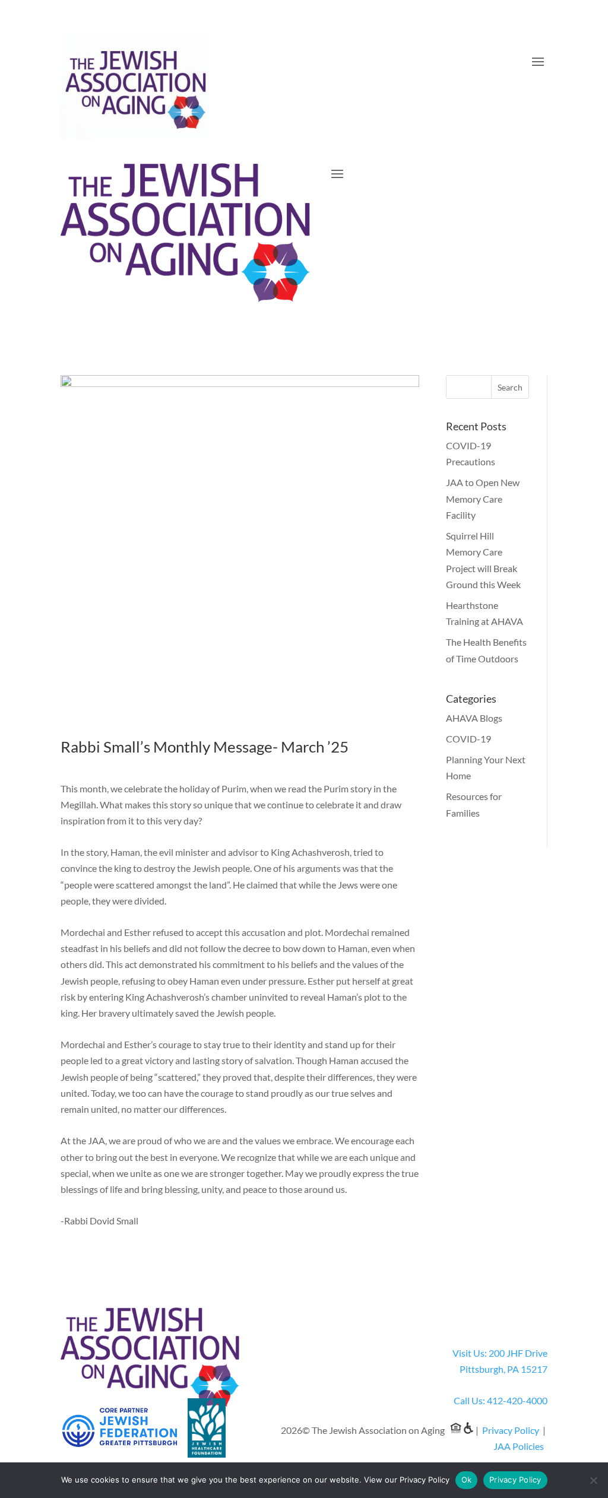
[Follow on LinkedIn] (537, 1316)
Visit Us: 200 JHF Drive (499, 1353)
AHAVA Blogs (474, 717)
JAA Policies (518, 1446)
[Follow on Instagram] (490, 1316)
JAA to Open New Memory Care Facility (483, 498)
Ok (466, 1479)
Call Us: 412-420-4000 (500, 1400)
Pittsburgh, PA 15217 (503, 1369)
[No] (593, 1480)
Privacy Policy (510, 1430)
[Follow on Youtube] (514, 1316)
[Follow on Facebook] (442, 1316)
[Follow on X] (466, 1316)
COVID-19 (468, 738)
